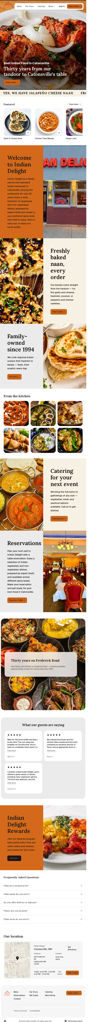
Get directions (72, 948)
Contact (17, 999)
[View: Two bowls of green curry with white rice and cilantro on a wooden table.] (43, 440)
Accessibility (35, 1011)
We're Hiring (50, 995)
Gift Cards (33, 995)
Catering (41, 6)
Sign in (62, 6)
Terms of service (20, 1011)
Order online (72, 973)
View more (11, 751)
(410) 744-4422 (59, 958)
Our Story (29, 6)
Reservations (19, 995)
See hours (60, 973)
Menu (19, 6)
